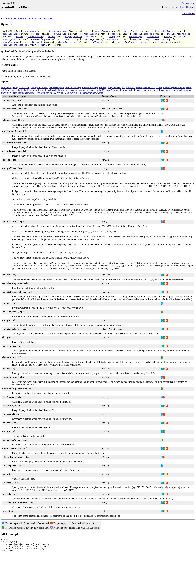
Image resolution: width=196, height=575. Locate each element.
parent (158, 39)
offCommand (65, 39)
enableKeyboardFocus (178, 34)
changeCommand (102, 31)
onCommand (113, 39)
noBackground (10, 39)
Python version (188, 3)
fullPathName (35, 36)
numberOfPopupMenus (43, 39)
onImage (136, 39)
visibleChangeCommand (15, 45)
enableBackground (142, 34)
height (51, 36)
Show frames (188, 13)
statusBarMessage (67, 42)
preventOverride (34, 42)
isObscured (153, 36)
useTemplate (97, 42)
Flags (34, 18)
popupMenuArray (11, 42)
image (112, 36)
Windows (180, 7)
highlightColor (73, 36)
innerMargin (135, 36)
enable (114, 34)
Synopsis (12, 18)
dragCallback (61, 34)
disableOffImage (164, 31)
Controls (190, 7)
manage (168, 36)
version (143, 42)
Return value (24, 18)
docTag (37, 34)
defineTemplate (132, 31)
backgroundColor (58, 31)
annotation (29, 31)
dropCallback (89, 34)
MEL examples (45, 18)
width (44, 45)
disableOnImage (11, 34)
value (121, 42)
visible (165, 42)
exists (19, 36)
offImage (89, 39)
